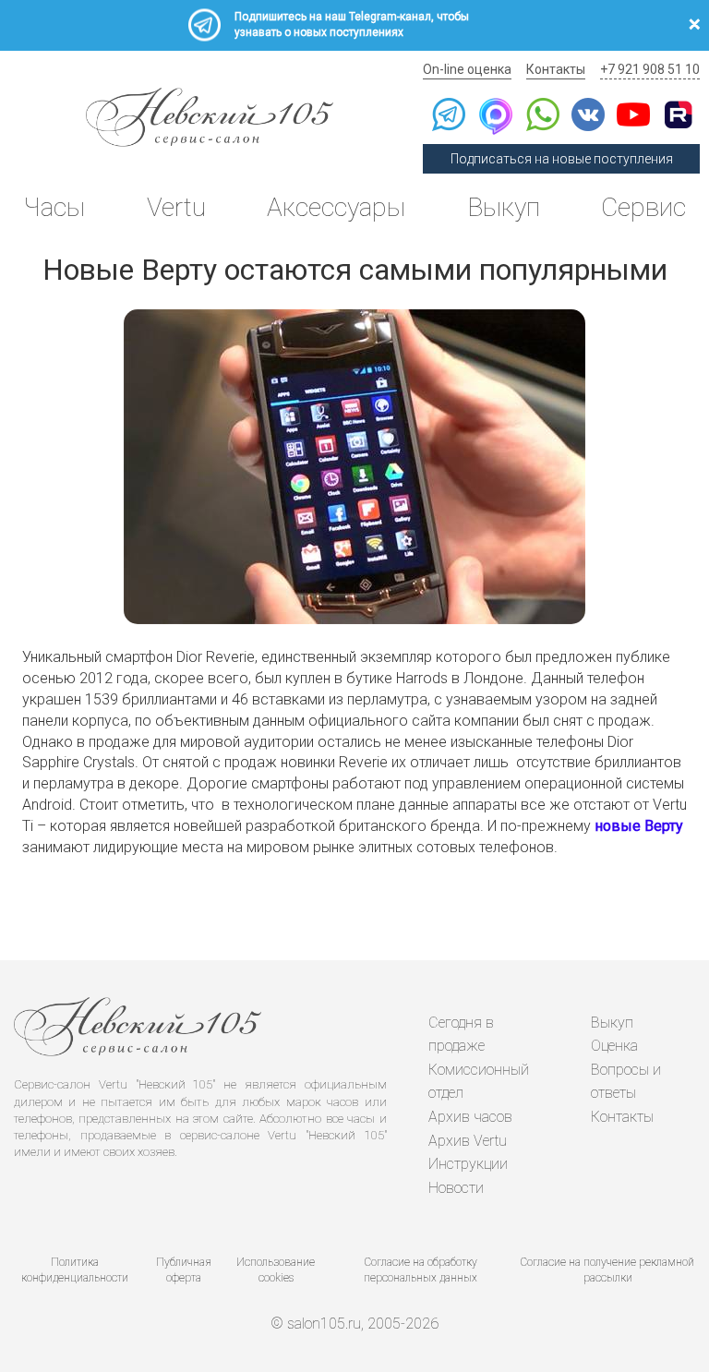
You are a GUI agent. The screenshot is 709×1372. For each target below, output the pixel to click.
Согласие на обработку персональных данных (420, 1270)
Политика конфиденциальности (74, 1270)
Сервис (643, 207)
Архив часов (470, 1116)
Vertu (176, 207)
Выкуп (503, 207)
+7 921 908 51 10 (650, 69)
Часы (54, 207)
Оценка (614, 1045)
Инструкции (468, 1164)
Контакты (555, 69)
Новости (456, 1188)
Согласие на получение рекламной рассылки (607, 1270)
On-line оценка (467, 69)
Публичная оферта (183, 1270)
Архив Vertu (467, 1140)
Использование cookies (275, 1270)
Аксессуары (336, 207)
